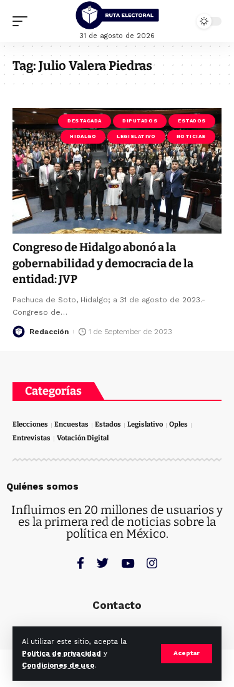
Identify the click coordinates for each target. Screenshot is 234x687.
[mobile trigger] (23, 21)
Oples (178, 424)
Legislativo (136, 136)
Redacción (49, 331)
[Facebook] (80, 563)
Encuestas (71, 424)
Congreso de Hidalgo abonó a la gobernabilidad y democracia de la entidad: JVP (102, 262)
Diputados (139, 121)
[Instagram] (151, 563)
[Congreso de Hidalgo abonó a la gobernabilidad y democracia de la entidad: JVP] (117, 171)
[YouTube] (127, 563)
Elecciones (30, 424)
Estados (192, 121)
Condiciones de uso (58, 665)
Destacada (84, 121)
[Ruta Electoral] (117, 15)
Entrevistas (31, 438)
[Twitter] (102, 563)
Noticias (191, 136)
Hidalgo (83, 136)
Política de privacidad (61, 654)
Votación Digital (83, 438)
